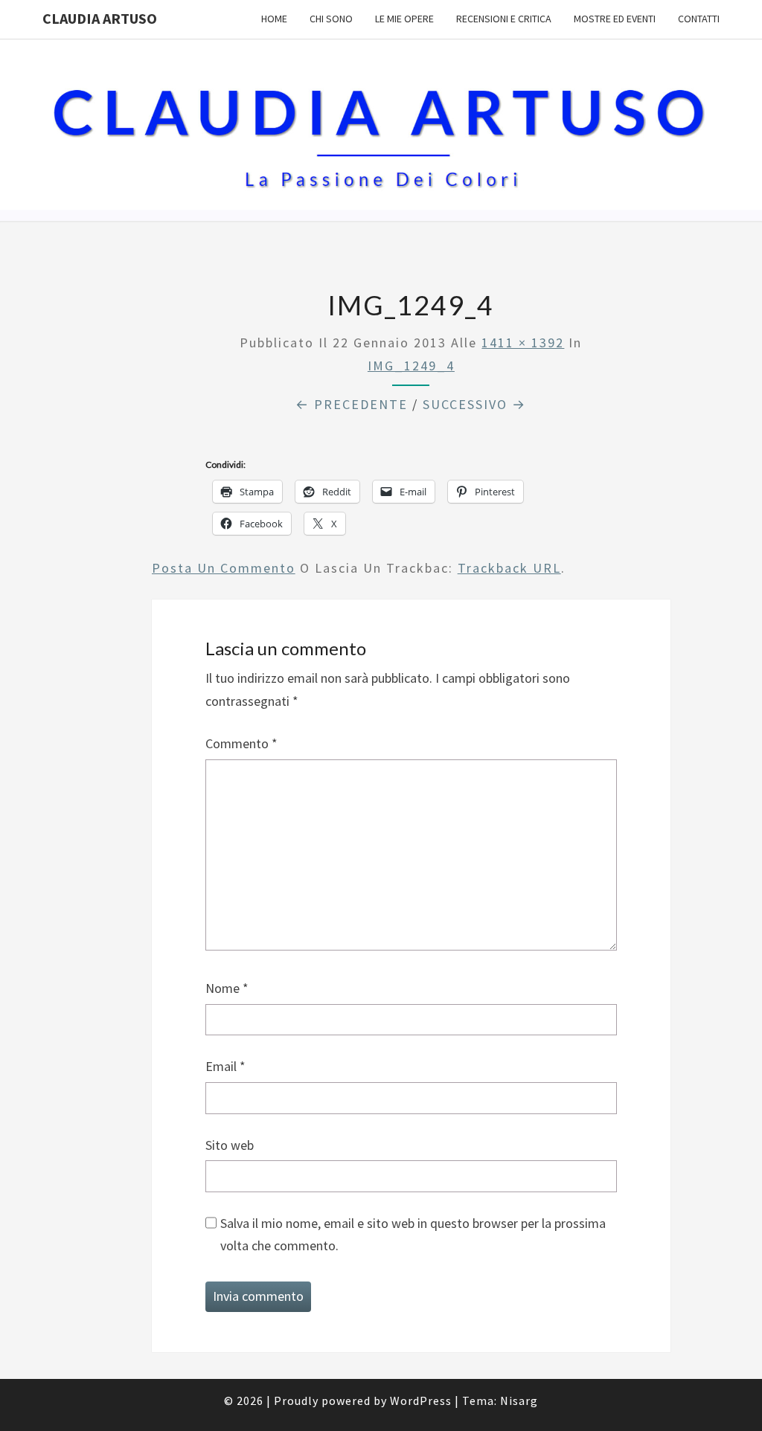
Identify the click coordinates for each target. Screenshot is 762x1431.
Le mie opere (404, 18)
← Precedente (351, 404)
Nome (227, 988)
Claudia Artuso (99, 18)
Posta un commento (223, 567)
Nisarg (519, 1400)
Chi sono (331, 18)
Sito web (229, 1145)
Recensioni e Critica (503, 18)
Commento (241, 743)
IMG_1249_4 (411, 365)
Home (274, 18)
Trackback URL (509, 567)
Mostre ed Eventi (615, 18)
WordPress (421, 1400)
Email (225, 1066)
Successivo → (474, 404)
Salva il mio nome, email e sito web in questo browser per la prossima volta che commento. (413, 1235)
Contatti (699, 18)
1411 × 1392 (522, 342)
